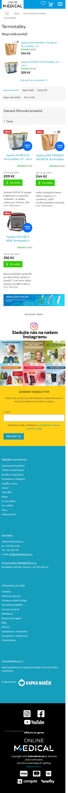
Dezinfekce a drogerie (13, 479)
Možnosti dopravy (11, 596)
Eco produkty (9, 501)
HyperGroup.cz (34, 766)
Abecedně (29, 97)
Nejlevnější (28, 90)
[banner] (34, 300)
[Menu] (60, 4)
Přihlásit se (13, 436)
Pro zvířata (7, 505)
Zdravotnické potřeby (13, 466)
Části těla (7, 492)
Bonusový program (12, 618)
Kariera (5, 627)
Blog (4, 622)
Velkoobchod (9, 514)
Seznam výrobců (10, 609)
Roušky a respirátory (13, 474)
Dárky (5, 497)
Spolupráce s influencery (15, 636)
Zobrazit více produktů (32, 80)
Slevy (4, 510)
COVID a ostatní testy (13, 470)
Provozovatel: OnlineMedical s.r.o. (19, 563)
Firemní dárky (9, 640)
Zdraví (5, 488)
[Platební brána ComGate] (35, 777)
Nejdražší (42, 90)
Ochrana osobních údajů (14, 600)
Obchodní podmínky (12, 605)
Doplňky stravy (9, 483)
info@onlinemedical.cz (20, 554)
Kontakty (6, 591)
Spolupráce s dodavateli (14, 631)
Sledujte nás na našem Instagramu (35, 334)
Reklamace (7, 614)
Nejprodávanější (11, 97)
